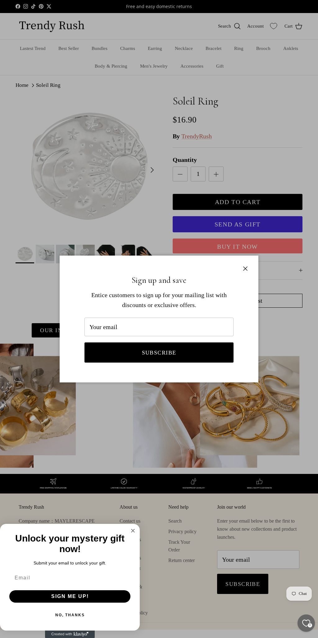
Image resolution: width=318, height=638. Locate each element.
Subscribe (159, 353)
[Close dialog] (133, 530)
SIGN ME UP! (70, 596)
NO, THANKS (70, 615)
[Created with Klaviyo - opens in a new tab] (70, 634)
